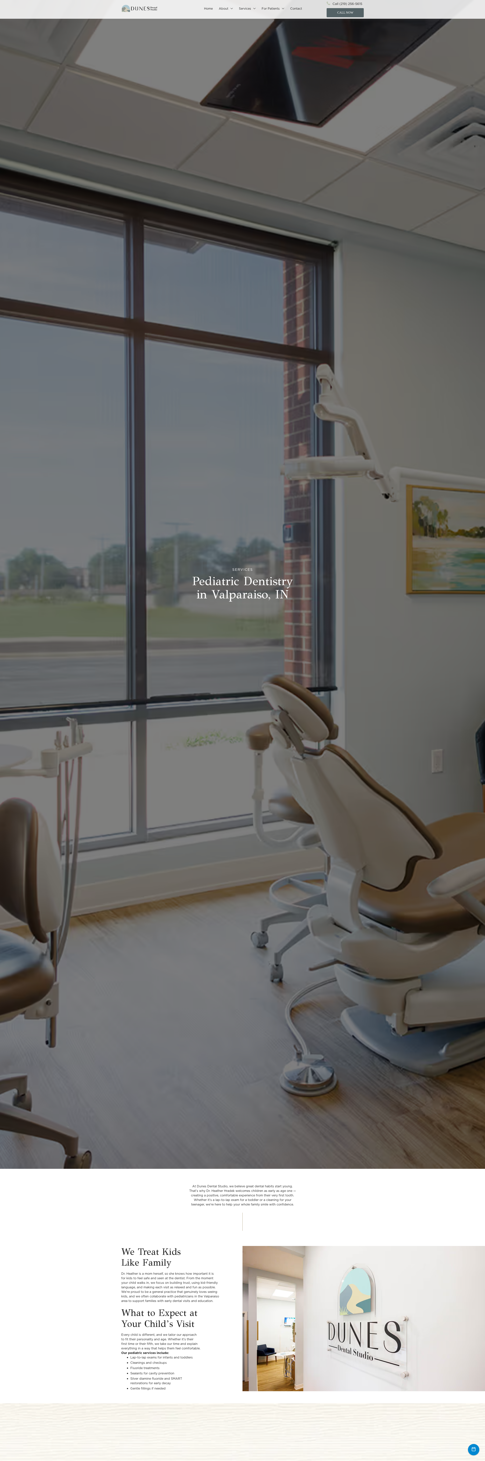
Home (208, 8)
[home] (139, 8)
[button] (226, 8)
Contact (296, 8)
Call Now (345, 12)
